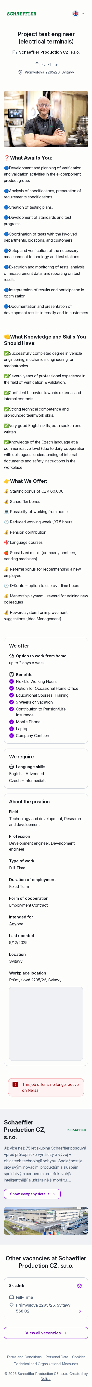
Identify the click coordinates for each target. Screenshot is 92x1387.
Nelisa (46, 1378)
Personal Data (57, 1357)
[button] (32, 1194)
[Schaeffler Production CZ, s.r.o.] (21, 14)
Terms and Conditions (24, 1357)
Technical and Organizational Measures (46, 1364)
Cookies (79, 1357)
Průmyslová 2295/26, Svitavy (49, 72)
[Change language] (78, 14)
